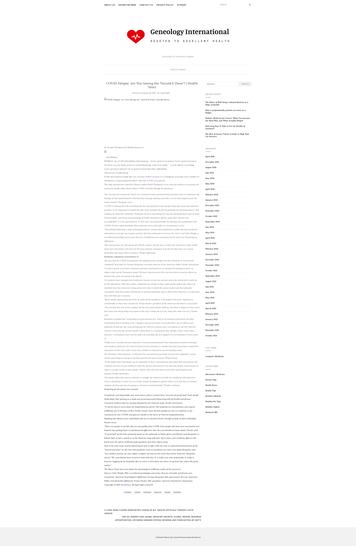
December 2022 (212, 259)
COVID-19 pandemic (156, 180)
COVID (137, 492)
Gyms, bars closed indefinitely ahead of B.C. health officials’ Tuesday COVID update (148, 511)
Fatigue (147, 492)
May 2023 (209, 232)
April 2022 (210, 303)
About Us (109, 5)
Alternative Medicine (215, 374)
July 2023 (209, 227)
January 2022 (211, 319)
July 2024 (209, 173)
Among (127, 492)
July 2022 (209, 287)
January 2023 (211, 254)
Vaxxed (177, 492)
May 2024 (209, 183)
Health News (178, 69)
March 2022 (210, 308)
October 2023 (211, 216)
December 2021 (212, 325)
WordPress (196, 537)
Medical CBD (211, 412)
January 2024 (211, 200)
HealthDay (126, 485)
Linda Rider (165, 93)
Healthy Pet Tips (213, 401)
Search (245, 84)
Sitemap (181, 5)
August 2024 (210, 167)
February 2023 (211, 249)
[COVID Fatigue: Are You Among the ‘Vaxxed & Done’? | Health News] (152, 120)
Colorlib (176, 537)
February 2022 (211, 314)
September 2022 (212, 276)
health (157, 492)
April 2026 (210, 156)
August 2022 (210, 281)
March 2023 (210, 243)
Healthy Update (212, 407)
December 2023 (212, 205)
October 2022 (211, 270)
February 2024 (211, 194)
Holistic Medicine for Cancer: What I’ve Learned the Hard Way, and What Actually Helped (227, 119)
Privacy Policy (165, 5)
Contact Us (146, 5)
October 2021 (211, 335)
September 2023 (212, 221)
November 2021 (212, 330)
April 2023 (210, 238)
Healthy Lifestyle (213, 396)
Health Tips (210, 390)
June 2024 (209, 178)
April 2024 (210, 189)
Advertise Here (127, 5)
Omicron (186, 311)
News (167, 492)
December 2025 (212, 162)
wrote (129, 202)
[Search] (250, 5)
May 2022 (209, 297)
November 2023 (212, 211)
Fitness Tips (210, 379)
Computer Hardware (214, 356)
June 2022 (209, 292)
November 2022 (212, 265)
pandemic (176, 469)
